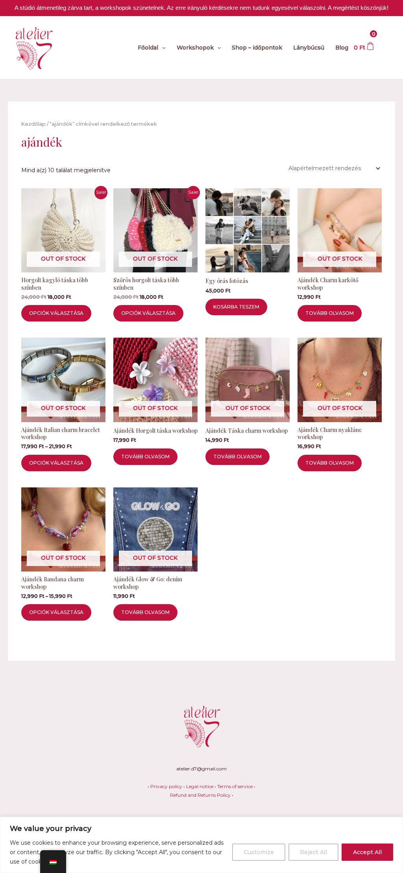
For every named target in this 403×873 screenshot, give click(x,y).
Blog (341, 47)
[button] (161, 47)
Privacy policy (166, 786)
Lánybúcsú (308, 47)
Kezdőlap (33, 124)
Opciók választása (56, 313)
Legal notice (199, 786)
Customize (259, 852)
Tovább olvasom (329, 313)
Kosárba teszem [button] (236, 307)
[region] (201, 845)
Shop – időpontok (257, 47)
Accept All (367, 852)
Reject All (313, 852)
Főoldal (148, 47)
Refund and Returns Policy (200, 795)
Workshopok (195, 47)
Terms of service (235, 786)
